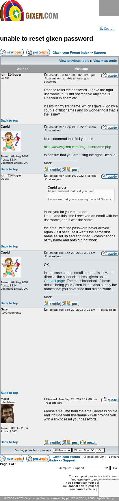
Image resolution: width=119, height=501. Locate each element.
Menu (109, 8)
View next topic (105, 60)
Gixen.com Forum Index (71, 52)
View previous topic (74, 60)
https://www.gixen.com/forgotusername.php (77, 147)
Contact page (54, 281)
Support (100, 52)
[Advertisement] (81, 352)
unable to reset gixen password (46, 38)
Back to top (9, 120)
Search (109, 29)
